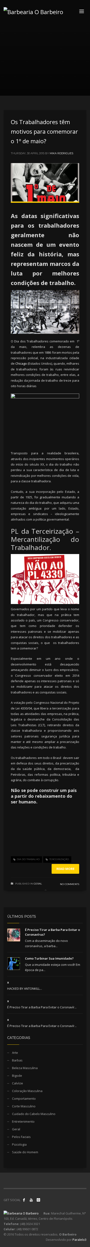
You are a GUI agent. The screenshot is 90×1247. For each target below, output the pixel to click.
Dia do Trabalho (28, 859)
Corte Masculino (24, 1106)
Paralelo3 (79, 1239)
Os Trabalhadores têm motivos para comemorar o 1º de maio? (44, 131)
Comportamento (24, 1098)
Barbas (17, 1060)
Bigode (17, 1075)
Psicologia (19, 1144)
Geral (38, 883)
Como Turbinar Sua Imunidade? (49, 958)
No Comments (69, 884)
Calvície (17, 1083)
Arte (15, 1052)
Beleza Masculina (25, 1068)
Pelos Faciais (21, 1137)
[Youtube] (31, 1199)
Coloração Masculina (27, 1091)
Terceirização (59, 859)
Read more (65, 869)
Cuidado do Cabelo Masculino (33, 1114)
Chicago (21, 363)
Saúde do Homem (25, 1152)
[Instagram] (38, 1199)
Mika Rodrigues (61, 153)
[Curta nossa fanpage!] (24, 1199)
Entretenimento (23, 1121)
